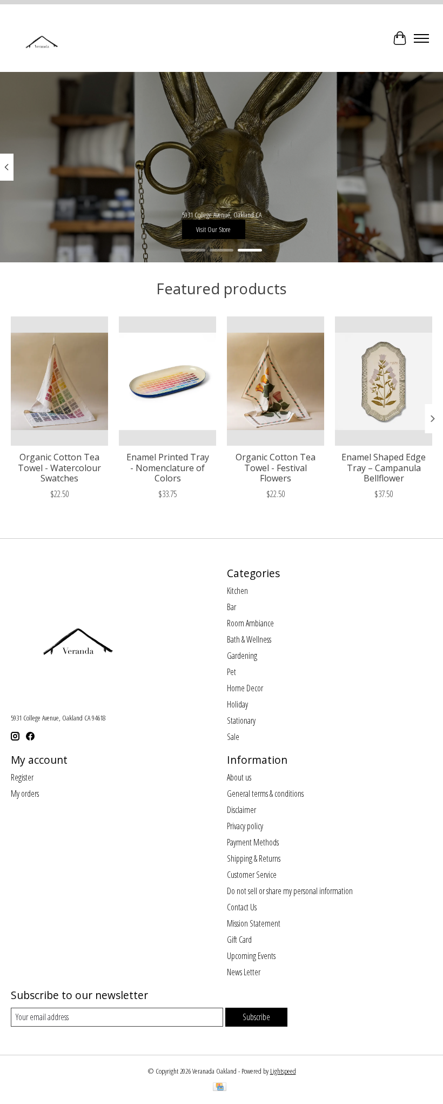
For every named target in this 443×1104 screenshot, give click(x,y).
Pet (231, 672)
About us (239, 777)
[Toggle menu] (421, 38)
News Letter (243, 972)
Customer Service (252, 875)
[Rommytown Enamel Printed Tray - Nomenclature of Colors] (167, 381)
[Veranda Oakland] (41, 38)
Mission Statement (253, 923)
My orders (25, 793)
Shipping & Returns (253, 858)
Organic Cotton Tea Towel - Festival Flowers (276, 468)
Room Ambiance (250, 623)
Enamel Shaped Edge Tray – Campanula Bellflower (383, 468)
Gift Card (239, 940)
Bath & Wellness (249, 639)
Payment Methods (253, 842)
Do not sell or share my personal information (290, 891)
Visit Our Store (213, 229)
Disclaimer (241, 810)
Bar (231, 607)
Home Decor (245, 688)
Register (22, 777)
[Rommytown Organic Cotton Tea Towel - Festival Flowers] (275, 381)
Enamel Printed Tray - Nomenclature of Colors (167, 468)
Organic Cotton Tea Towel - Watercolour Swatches (59, 468)
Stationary (241, 720)
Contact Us (242, 907)
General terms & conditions (265, 793)
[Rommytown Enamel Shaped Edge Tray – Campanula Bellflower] (383, 381)
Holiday (237, 704)
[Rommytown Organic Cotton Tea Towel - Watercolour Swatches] (59, 381)
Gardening (242, 656)
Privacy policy (245, 826)
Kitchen (237, 591)
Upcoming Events (251, 956)
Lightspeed (283, 1071)
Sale (233, 737)
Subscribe (256, 1017)
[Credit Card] (219, 1087)
